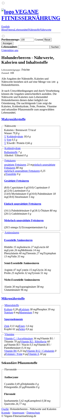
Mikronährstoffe (13, 298)
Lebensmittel (21, 29)
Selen (22, 329)
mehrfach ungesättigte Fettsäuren (22, 170)
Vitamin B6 (10, 350)
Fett (9, 139)
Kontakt (5, 412)
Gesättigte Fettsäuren (16, 180)
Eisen (22, 326)
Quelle (5, 409)
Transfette (11, 174)
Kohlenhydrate (15, 136)
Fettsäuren (10, 160)
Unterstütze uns (9, 50)
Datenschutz (33, 412)
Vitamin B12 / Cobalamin (40, 350)
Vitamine (9, 334)
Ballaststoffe (11, 152)
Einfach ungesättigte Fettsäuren (22, 203)
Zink (6, 326)
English (5, 26)
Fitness (10, 29)
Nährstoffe (34, 29)
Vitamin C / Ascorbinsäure (18, 338)
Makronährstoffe (13, 119)
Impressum (18, 412)
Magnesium (25, 312)
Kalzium (24, 309)
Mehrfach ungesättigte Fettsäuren (24, 220)
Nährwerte (45, 29)
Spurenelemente (13, 319)
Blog (4, 29)
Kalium (8, 309)
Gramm (22, 39)
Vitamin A (33, 354)
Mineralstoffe (11, 305)
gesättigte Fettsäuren (15, 164)
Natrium (8, 312)
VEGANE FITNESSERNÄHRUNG (30, 14)
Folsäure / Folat (14, 354)
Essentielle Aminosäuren (18, 240)
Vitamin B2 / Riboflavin (33, 341)
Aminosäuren (11, 232)
